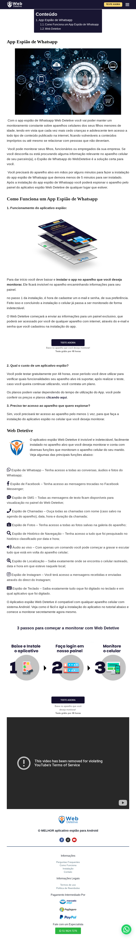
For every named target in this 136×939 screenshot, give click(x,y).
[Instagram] (68, 840)
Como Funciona (68, 865)
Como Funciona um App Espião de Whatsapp (72, 24)
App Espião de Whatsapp (55, 20)
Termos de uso (68, 884)
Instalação (68, 868)
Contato (68, 872)
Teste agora (113, 4)
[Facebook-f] (61, 840)
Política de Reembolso (68, 888)
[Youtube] (74, 840)
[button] (127, 4)
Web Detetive (53, 28)
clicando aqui (56, 397)
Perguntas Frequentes (68, 862)
